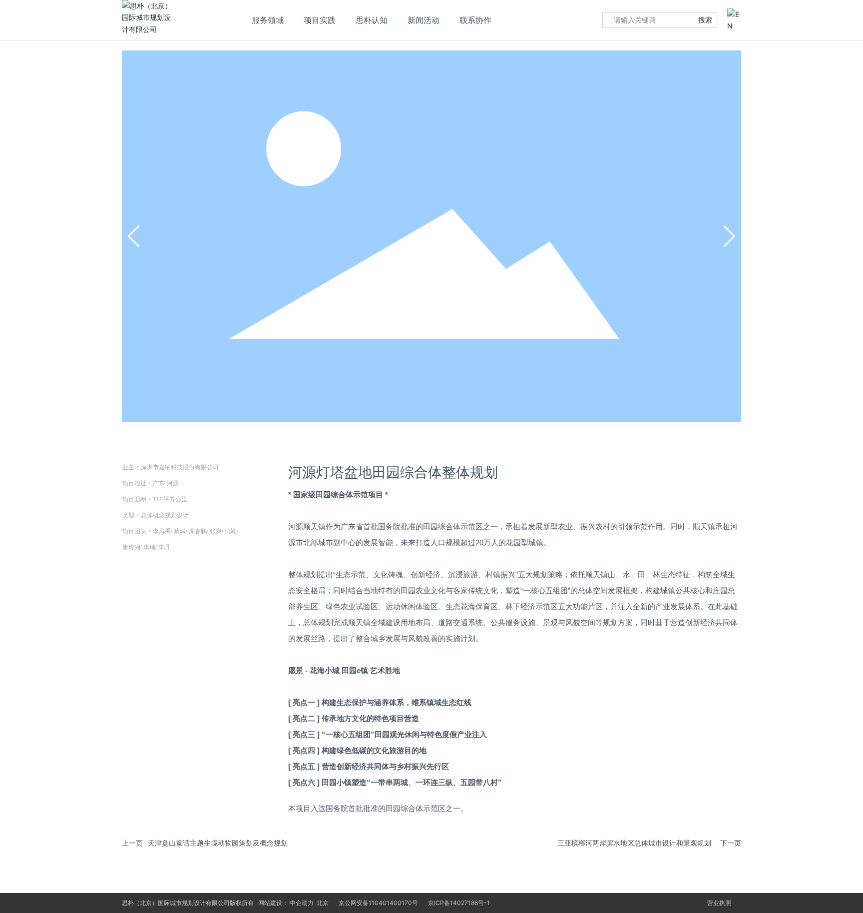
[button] (729, 236)
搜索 (705, 19)
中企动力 (302, 903)
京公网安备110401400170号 (378, 903)
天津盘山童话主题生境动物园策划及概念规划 (218, 843)
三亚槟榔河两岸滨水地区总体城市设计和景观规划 (634, 843)
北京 (323, 903)
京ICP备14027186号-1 (459, 903)
